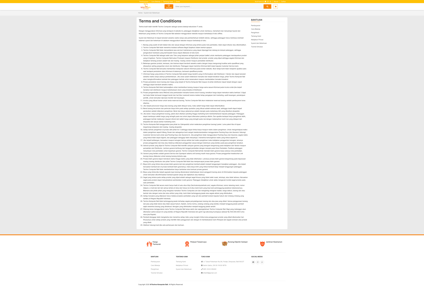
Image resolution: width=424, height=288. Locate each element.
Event (178, 1)
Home (140, 13)
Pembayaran (144, 1)
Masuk (276, 1)
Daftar (283, 1)
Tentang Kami (168, 1)
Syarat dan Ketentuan (152, 13)
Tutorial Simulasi (257, 47)
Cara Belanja (155, 1)
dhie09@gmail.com (210, 273)
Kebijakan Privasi (257, 40)
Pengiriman (255, 32)
